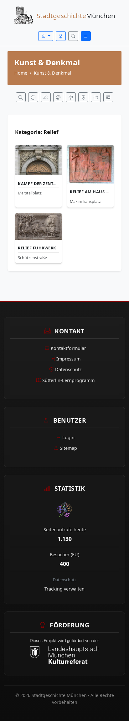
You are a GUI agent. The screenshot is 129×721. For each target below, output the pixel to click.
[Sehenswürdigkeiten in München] (21, 97)
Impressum (68, 359)
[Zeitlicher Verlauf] (33, 97)
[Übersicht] (108, 97)
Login (68, 437)
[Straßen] (71, 97)
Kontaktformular (68, 348)
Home (20, 73)
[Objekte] (96, 97)
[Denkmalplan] (83, 97)
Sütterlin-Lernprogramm (68, 380)
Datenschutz (68, 369)
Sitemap (68, 448)
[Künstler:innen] (58, 97)
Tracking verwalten (64, 589)
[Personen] (46, 97)
